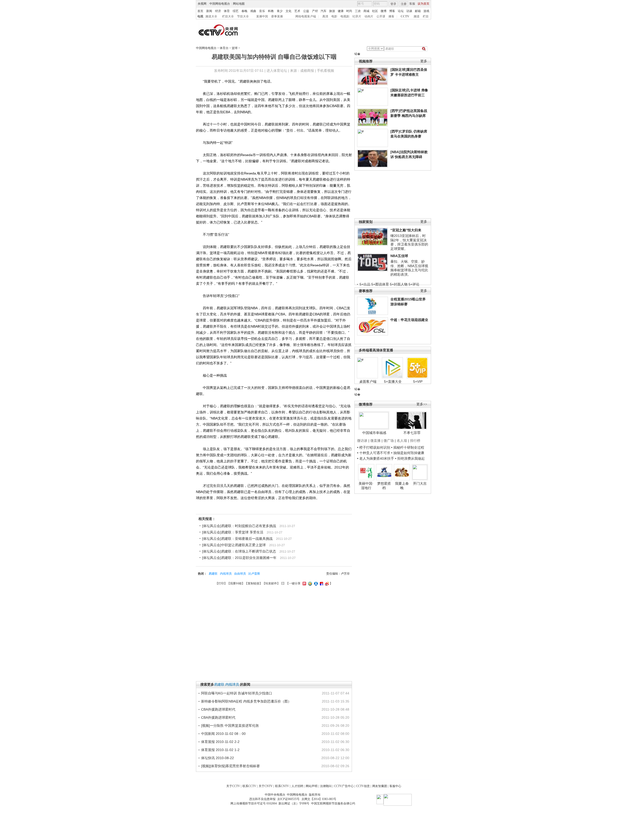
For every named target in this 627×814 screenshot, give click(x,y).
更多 (423, 61)
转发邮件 (271, 583)
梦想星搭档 (384, 485)
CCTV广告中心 (344, 786)
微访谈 (362, 441)
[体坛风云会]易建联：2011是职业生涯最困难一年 (239, 558)
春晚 (244, 11)
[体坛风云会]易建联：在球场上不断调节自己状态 (239, 551)
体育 (227, 11)
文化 (288, 11)
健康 (341, 11)
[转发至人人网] (315, 583)
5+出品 (365, 284)
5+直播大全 (393, 381)
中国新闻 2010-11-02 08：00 (223, 734)
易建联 (213, 573)
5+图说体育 (380, 284)
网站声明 (311, 786)
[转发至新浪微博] (326, 583)
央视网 (202, 3)
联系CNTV (282, 786)
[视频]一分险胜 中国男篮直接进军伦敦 (230, 726)
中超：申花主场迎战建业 (409, 320)
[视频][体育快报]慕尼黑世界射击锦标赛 (230, 766)
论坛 (401, 11)
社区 (375, 11)
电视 (200, 16)
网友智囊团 (379, 786)
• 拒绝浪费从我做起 (410, 458)
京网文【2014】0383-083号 (318, 799)
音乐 (262, 11)
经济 (218, 11)
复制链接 (253, 583)
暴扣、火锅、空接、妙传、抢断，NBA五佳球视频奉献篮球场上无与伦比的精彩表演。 (409, 267)
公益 (306, 11)
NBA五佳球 (399, 256)
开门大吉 (420, 483)
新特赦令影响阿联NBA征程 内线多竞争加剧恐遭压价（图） (246, 701)
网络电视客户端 (305, 16)
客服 (412, 3)
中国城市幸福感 (374, 433)
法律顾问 (326, 786)
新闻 (209, 11)
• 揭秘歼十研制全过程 (407, 447)
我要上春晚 (402, 485)
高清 (325, 16)
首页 (200, 11)
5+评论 (414, 284)
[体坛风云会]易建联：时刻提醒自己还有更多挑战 (239, 526)
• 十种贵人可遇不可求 (374, 453)
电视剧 (344, 16)
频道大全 (211, 16)
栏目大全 (228, 16)
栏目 (426, 16)
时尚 (349, 11)
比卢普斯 (254, 573)
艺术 (297, 11)
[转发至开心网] (303, 583)
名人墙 (402, 441)
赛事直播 (277, 16)
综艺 (236, 11)
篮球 (235, 48)
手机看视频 (325, 71)
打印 (221, 583)
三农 (358, 11)
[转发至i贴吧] (321, 583)
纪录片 (356, 16)
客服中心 (395, 786)
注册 (404, 4)
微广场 (389, 441)
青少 (280, 11)
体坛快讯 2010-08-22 (217, 758)
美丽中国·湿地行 (366, 485)
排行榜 (415, 441)
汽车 (323, 11)
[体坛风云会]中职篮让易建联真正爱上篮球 (234, 545)
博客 (392, 11)
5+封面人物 (399, 284)
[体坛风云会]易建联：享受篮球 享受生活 (232, 532)
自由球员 (240, 573)
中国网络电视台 (219, 3)
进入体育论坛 (276, 71)
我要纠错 (236, 583)
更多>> (421, 404)
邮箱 (418, 11)
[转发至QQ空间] (309, 583)
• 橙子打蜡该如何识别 (373, 447)
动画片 (368, 16)
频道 (417, 16)
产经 (315, 11)
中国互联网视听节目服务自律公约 (333, 803)
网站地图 (239, 3)
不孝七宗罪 (412, 433)
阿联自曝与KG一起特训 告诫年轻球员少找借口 (236, 693)
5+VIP (417, 381)
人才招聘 (297, 786)
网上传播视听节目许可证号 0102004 (253, 803)
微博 (383, 11)
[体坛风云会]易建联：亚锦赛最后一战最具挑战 (237, 539)
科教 (271, 11)
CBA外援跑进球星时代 (218, 709)
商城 (366, 11)
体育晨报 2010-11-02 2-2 (220, 742)
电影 (334, 16)
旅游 (332, 11)
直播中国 (262, 16)
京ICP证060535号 (288, 799)
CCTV (405, 16)
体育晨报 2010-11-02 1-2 (220, 750)
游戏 (426, 11)
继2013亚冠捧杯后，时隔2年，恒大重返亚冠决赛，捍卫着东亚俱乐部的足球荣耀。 (409, 242)
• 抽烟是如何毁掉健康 (407, 453)
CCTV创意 (363, 786)
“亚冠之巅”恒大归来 (405, 230)
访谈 (409, 11)
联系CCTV (249, 786)
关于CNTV (266, 786)
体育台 (224, 48)
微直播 (375, 441)
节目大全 (243, 16)
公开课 (380, 16)
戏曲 (253, 11)
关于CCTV (233, 786)
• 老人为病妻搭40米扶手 (375, 458)
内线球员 (226, 573)
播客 (391, 16)
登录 (393, 4)
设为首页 (423, 3)
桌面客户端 (367, 381)
